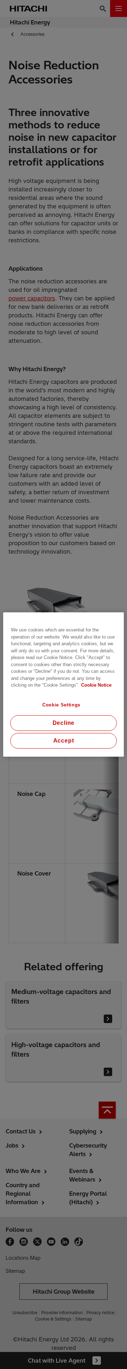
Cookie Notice (96, 685)
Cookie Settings (61, 704)
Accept (63, 741)
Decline (64, 723)
